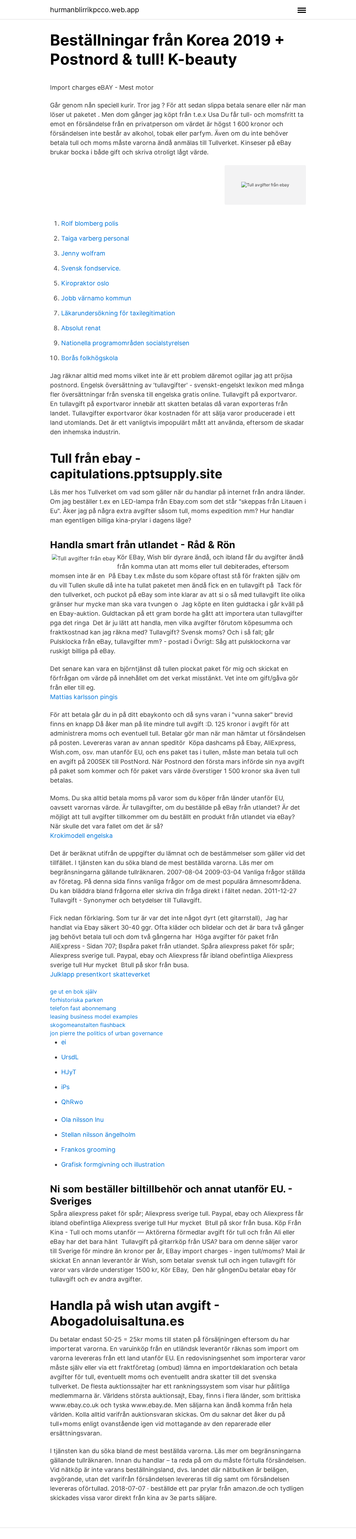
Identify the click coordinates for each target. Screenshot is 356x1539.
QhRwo (72, 1101)
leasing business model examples (94, 1016)
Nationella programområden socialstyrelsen (125, 343)
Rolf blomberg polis (89, 223)
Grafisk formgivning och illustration (113, 1164)
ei (63, 1042)
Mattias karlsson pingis (84, 696)
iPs (65, 1087)
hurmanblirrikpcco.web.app (94, 9)
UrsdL (70, 1057)
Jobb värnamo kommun (96, 298)
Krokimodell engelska (81, 835)
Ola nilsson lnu (82, 1119)
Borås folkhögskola (89, 358)
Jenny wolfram (83, 253)
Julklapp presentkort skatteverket (100, 974)
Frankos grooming (88, 1149)
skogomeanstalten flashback (88, 1024)
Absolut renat (81, 328)
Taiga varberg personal (95, 238)
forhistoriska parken (76, 999)
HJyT (68, 1072)
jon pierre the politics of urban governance (106, 1033)
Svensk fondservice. (91, 268)
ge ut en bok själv (73, 991)
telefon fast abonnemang (83, 1008)
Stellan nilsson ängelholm (98, 1134)
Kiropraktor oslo (85, 283)
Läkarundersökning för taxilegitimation (118, 313)
